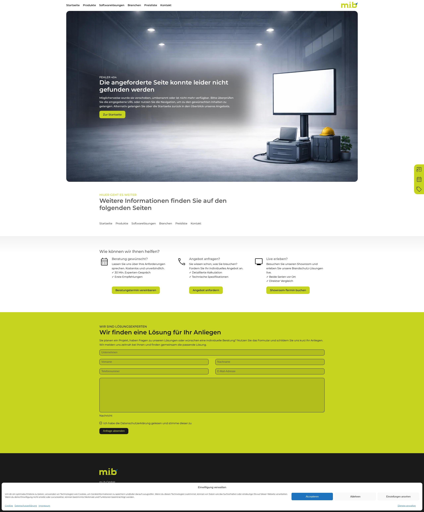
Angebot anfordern (206, 290)
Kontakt (165, 5)
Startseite (73, 5)
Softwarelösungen (111, 5)
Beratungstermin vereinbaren (135, 290)
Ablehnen (355, 496)
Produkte (89, 5)
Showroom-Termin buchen (288, 290)
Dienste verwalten (407, 505)
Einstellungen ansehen (398, 496)
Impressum (44, 505)
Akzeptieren (312, 496)
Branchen (134, 5)
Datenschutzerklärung (26, 505)
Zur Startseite (112, 114)
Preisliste (150, 5)
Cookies (9, 505)
